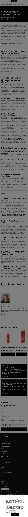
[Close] (25, 497)
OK (15, 514)
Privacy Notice (13, 512)
